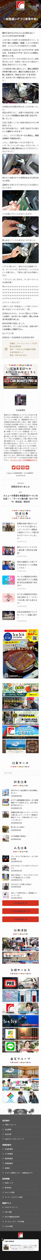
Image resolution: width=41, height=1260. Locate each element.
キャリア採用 (9, 1192)
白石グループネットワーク (14, 1139)
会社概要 (8, 1129)
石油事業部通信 (17, 473)
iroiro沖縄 (8, 1226)
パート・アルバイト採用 (13, 1197)
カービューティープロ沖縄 (14, 1221)
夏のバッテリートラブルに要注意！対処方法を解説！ (27, 550)
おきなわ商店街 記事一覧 (20, 911)
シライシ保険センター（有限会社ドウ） (19, 1173)
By (28, 473)
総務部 (7, 1168)
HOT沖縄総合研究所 (12, 1217)
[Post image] (8, 527)
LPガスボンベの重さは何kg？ (21, 884)
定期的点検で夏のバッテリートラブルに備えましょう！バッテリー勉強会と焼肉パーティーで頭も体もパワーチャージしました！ (28, 531)
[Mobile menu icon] (37, 5)
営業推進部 (9, 1163)
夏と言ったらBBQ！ (18, 827)
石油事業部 (9, 1149)
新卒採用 (8, 1187)
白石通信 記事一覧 (20, 903)
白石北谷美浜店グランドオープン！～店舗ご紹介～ (27, 614)
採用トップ (9, 1183)
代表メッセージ (10, 1124)
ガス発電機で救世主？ (19, 836)
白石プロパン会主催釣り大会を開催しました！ (24, 791)
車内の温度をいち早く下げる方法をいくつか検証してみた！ (27, 564)
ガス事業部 (9, 1154)
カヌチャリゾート (11, 1207)
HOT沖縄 (8, 1212)
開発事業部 (9, 1158)
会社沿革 (8, 1134)
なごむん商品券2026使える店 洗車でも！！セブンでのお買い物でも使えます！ (27, 598)
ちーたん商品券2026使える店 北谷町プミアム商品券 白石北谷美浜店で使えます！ (27, 581)
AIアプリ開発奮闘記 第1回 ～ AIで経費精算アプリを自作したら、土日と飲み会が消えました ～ (24, 802)
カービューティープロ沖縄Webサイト (23, 460)
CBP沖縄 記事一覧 (20, 919)
